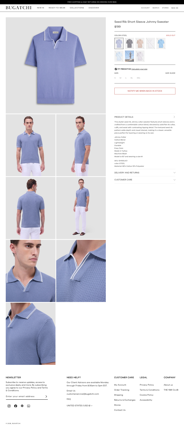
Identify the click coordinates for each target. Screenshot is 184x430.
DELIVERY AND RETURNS (126, 172)
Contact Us (119, 410)
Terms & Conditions (149, 390)
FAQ (69, 399)
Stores (117, 405)
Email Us (71, 390)
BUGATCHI (16, 424)
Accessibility (146, 400)
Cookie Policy (146, 395)
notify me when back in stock (145, 91)
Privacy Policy (147, 385)
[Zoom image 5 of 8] (81, 208)
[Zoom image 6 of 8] (30, 271)
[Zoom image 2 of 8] (30, 145)
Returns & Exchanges (124, 400)
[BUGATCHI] (18, 7)
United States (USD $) (78, 405)
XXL (138, 78)
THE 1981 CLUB (171, 390)
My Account (120, 385)
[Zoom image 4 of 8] (30, 208)
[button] (174, 8)
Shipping (118, 395)
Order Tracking (121, 390)
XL (132, 78)
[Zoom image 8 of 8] (30, 334)
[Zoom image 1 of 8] (56, 65)
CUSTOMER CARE (123, 179)
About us (168, 385)
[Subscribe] (46, 396)
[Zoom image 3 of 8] (81, 145)
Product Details (123, 117)
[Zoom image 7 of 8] (81, 271)
